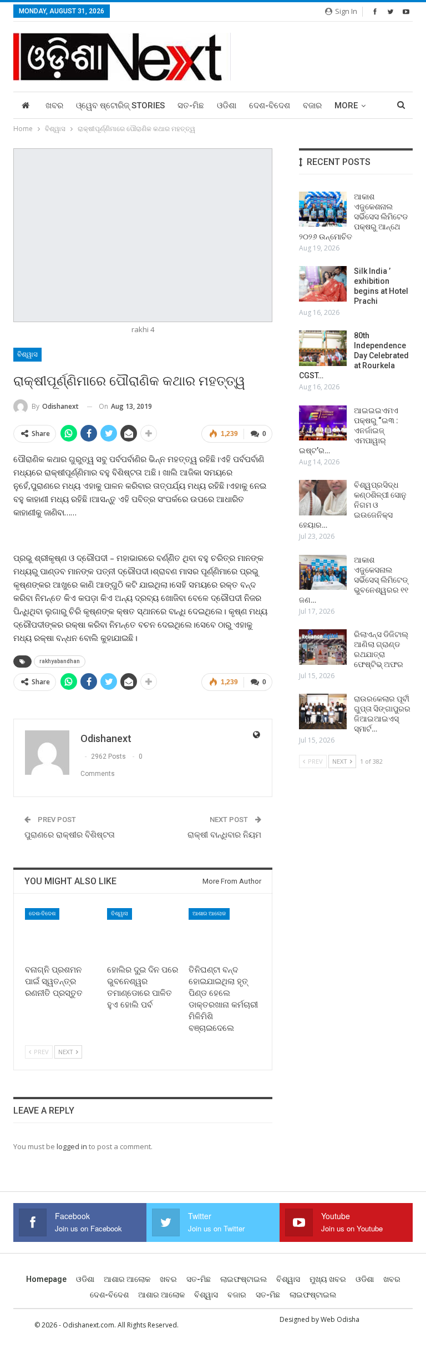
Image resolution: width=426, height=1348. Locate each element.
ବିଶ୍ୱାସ (27, 354)
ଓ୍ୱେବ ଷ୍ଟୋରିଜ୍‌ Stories (120, 106)
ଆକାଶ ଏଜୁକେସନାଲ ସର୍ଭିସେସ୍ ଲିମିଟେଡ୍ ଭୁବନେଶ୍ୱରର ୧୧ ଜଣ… (354, 579)
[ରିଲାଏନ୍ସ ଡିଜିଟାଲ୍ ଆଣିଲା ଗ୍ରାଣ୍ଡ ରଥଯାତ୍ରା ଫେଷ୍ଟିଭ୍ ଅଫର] (323, 647)
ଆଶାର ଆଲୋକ (209, 913)
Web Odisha (340, 1319)
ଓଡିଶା (226, 106)
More (346, 106)
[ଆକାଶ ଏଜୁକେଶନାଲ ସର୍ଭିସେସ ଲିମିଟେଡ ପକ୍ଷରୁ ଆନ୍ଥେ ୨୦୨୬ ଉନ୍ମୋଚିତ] (323, 209)
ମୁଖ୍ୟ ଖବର (328, 1279)
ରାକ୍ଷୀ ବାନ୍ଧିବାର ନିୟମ (224, 835)
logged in (72, 1146)
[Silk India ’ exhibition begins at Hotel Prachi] (323, 284)
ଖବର (54, 106)
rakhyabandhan (59, 661)
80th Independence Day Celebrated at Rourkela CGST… (354, 355)
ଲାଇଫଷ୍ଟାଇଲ (243, 1279)
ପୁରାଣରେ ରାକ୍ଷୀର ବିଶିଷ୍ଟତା (69, 835)
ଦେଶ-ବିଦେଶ (269, 106)
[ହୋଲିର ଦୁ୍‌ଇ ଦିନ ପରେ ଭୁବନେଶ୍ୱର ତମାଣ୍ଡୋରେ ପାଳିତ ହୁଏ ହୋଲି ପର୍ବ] (143, 933)
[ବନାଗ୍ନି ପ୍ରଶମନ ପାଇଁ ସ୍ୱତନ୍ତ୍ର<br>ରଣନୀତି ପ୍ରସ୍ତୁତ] (61, 933)
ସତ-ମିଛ (191, 106)
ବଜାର (312, 106)
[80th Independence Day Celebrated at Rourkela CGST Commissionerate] (323, 348)
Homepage (46, 1279)
